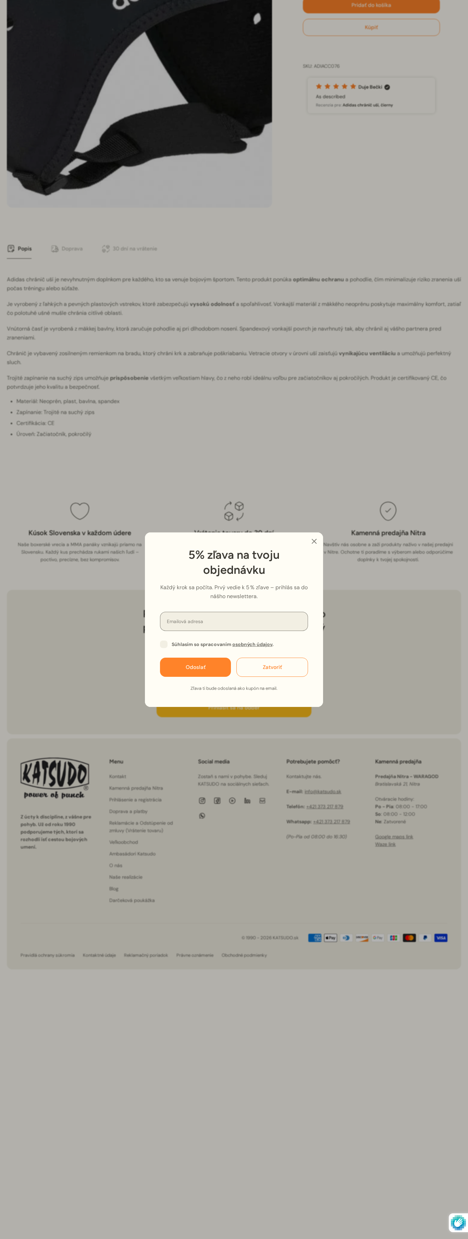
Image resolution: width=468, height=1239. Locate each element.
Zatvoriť (272, 666)
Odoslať (196, 666)
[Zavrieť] (314, 541)
